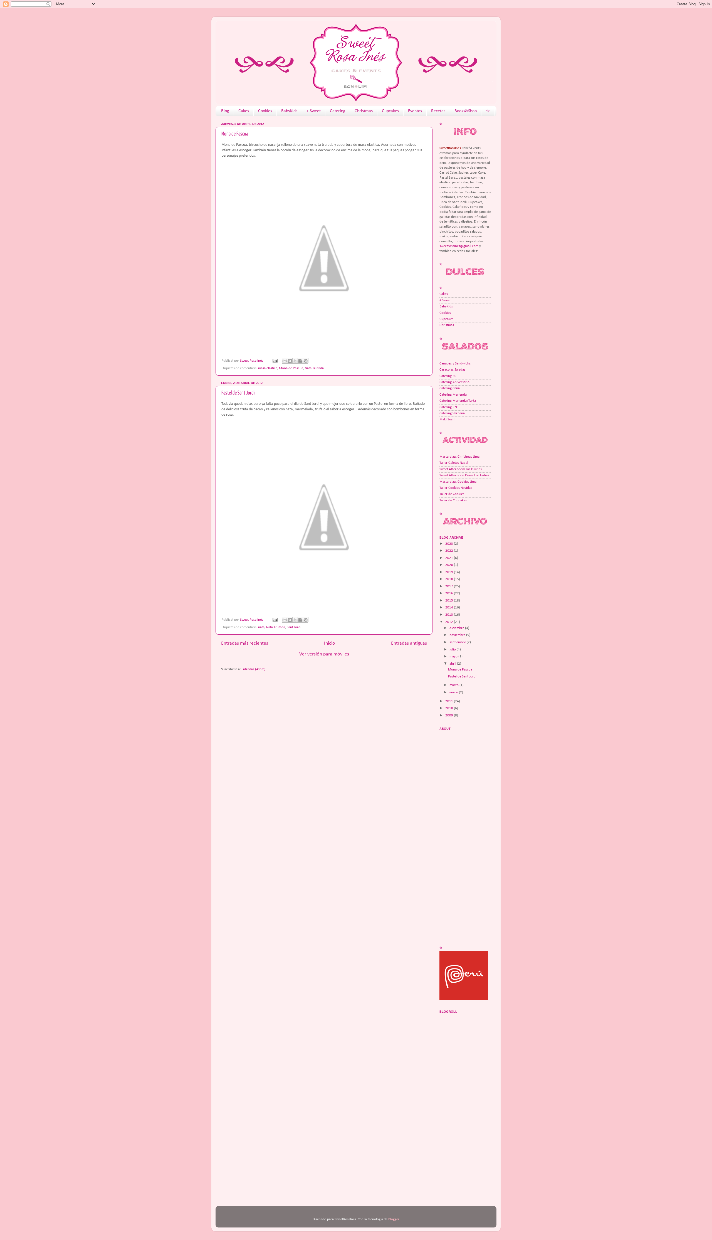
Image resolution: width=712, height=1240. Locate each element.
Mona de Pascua (234, 134)
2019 (449, 572)
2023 (449, 544)
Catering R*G (448, 407)
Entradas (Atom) (253, 669)
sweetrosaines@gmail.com (458, 246)
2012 (449, 622)
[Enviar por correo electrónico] (284, 361)
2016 (449, 593)
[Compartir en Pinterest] (305, 361)
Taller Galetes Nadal (453, 463)
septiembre (458, 642)
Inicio (329, 643)
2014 (449, 607)
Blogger (393, 1219)
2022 (449, 551)
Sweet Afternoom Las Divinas (460, 469)
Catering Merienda (453, 394)
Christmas (364, 111)
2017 (449, 586)
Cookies (265, 111)
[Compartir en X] (295, 361)
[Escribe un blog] (290, 361)
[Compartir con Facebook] (300, 361)
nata (261, 627)
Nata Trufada (314, 368)
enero (454, 692)
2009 (449, 715)
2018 (449, 579)
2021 (449, 558)
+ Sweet (313, 111)
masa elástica (267, 368)
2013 (449, 615)
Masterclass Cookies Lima (457, 482)
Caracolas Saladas (452, 369)
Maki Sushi (447, 419)
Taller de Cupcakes (453, 500)
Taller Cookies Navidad (456, 488)
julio (453, 649)
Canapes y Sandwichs (455, 363)
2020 (449, 565)
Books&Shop (465, 111)
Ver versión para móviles (324, 654)
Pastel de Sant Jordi (238, 393)
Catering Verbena (452, 413)
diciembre (457, 628)
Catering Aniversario (454, 382)
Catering (337, 111)
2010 (449, 708)
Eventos (415, 111)
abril (453, 663)
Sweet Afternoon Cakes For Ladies (464, 475)
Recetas (438, 111)
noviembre (457, 635)
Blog (225, 111)
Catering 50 (447, 376)
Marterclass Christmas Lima (459, 456)
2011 (449, 701)
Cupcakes (390, 111)
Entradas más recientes (244, 643)
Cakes (243, 111)
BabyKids (289, 111)
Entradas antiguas (409, 643)
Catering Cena (449, 388)
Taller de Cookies (451, 494)
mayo (453, 656)
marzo (454, 685)
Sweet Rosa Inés (252, 361)
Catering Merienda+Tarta (457, 401)
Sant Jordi (294, 627)
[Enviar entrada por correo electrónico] (274, 361)
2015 (449, 600)
